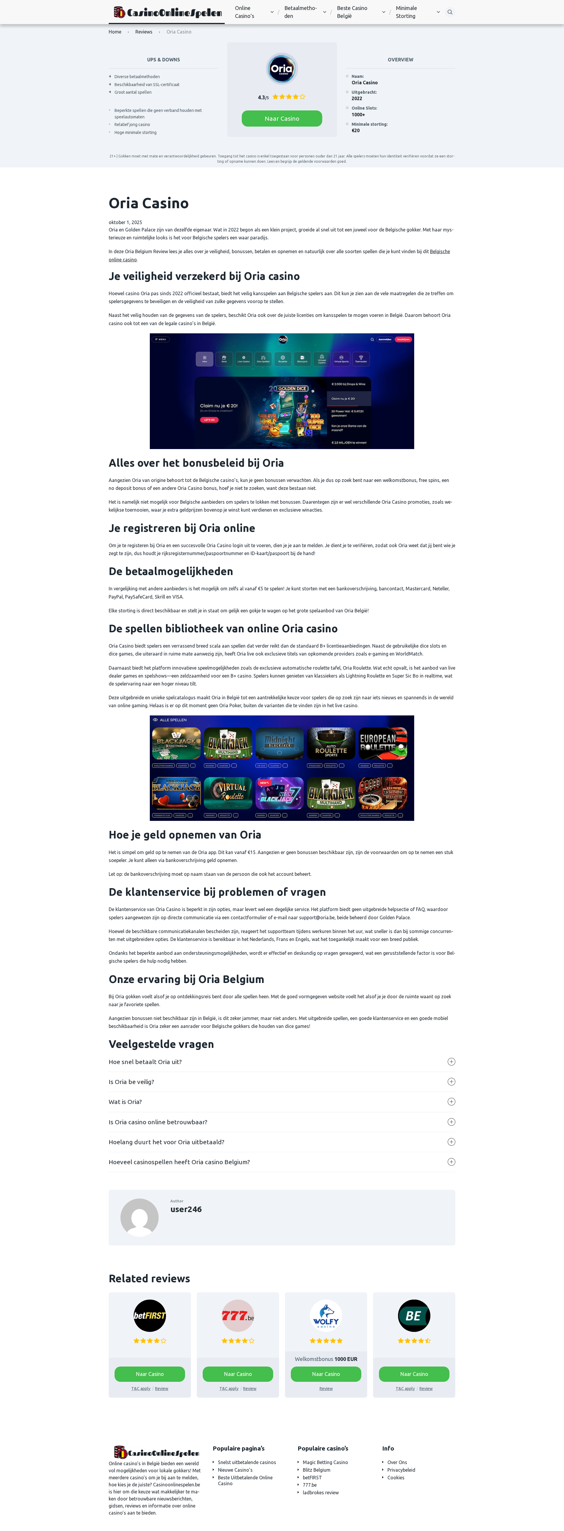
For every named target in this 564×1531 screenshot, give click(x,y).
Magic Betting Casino (325, 1462)
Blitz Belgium (316, 1470)
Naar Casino (282, 118)
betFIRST (312, 1477)
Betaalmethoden (300, 12)
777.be (310, 1485)
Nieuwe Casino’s (235, 1470)
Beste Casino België (352, 12)
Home (115, 31)
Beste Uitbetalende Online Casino (245, 1480)
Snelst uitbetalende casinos (247, 1462)
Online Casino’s (244, 12)
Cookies (395, 1477)
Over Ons (397, 1462)
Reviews (143, 31)
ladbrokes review (321, 1492)
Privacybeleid (401, 1470)
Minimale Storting (406, 12)
